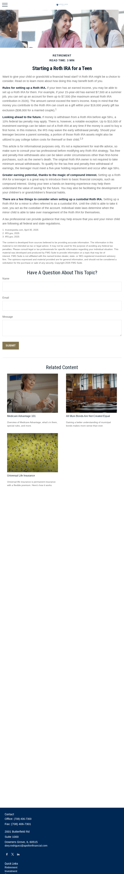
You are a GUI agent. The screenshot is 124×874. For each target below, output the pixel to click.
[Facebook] (7, 854)
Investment (11, 871)
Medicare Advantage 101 (21, 416)
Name (5, 278)
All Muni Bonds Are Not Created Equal (88, 416)
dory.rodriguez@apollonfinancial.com (26, 845)
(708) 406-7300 (22, 819)
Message (7, 316)
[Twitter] (12, 854)
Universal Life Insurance (21, 475)
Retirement (11, 867)
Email (5, 297)
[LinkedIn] (18, 854)
